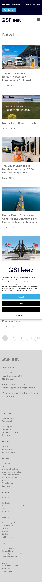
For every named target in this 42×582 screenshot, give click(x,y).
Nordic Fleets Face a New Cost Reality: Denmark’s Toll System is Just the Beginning (20, 218)
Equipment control (10, 432)
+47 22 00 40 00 (17, 384)
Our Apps (6, 485)
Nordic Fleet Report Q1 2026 (20, 123)
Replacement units (10, 477)
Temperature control (11, 429)
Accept (21, 296)
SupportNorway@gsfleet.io (22, 387)
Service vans (7, 449)
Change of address (10, 474)
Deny (21, 303)
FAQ (3, 466)
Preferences (21, 309)
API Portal (6, 568)
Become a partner (10, 522)
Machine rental (8, 451)
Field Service (7, 536)
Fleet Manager (8, 418)
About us (6, 497)
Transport (6, 446)
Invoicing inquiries (10, 468)
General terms (8, 550)
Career (5, 500)
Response (6, 435)
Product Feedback (10, 565)
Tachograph (7, 420)
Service (5, 533)
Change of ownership (11, 471)
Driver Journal (8, 423)
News (4, 508)
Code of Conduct (9, 556)
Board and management (13, 505)
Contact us (6, 463)
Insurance (6, 531)
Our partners (7, 525)
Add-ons (5, 480)
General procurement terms (14, 553)
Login (4, 562)
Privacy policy (8, 548)
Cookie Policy (20, 315)
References (7, 511)
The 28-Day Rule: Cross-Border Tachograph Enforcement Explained (17, 76)
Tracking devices (9, 426)
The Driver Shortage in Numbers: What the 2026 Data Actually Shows (18, 169)
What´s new (7, 571)
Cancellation (7, 483)
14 (37, 337)
